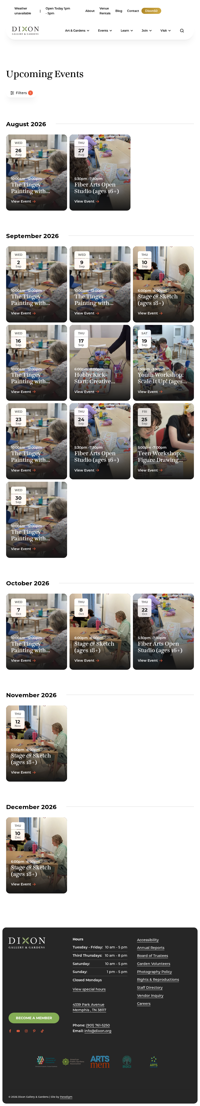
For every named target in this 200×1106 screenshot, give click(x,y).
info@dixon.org (97, 1030)
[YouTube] (168, 11)
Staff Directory (150, 987)
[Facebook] (163, 11)
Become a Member (34, 1018)
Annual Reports (150, 947)
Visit (163, 30)
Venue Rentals (105, 10)
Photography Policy (154, 971)
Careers (143, 1003)
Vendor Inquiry (150, 995)
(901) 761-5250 (98, 1025)
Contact (133, 11)
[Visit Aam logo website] (46, 1062)
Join (145, 30)
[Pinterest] (178, 11)
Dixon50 (151, 11)
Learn (125, 30)
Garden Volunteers (153, 963)
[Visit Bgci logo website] (127, 1062)
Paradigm (66, 1096)
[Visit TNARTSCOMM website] (154, 1062)
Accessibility (148, 939)
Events (103, 30)
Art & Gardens (75, 30)
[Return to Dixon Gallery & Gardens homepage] (27, 942)
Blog (118, 11)
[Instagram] (173, 11)
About (90, 11)
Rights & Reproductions (158, 979)
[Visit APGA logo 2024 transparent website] (73, 1062)
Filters (23, 92)
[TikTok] (183, 11)
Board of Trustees (152, 955)
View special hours (89, 989)
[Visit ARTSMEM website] (100, 1062)
